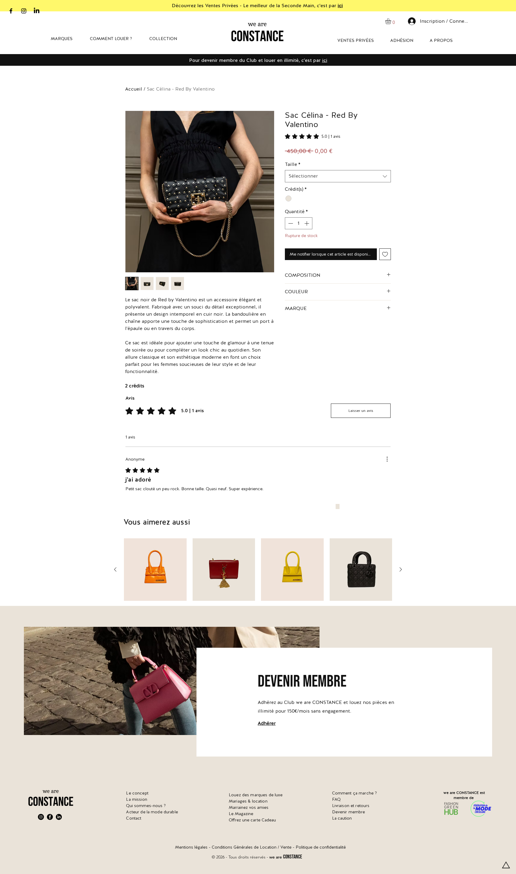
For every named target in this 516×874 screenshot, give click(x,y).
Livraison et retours (351, 805)
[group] (258, 569)
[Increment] (307, 223)
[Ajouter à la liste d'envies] (385, 254)
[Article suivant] (400, 569)
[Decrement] (290, 223)
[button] (391, 21)
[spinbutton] (298, 223)
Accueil (133, 89)
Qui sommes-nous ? (146, 805)
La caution (342, 818)
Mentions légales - (193, 847)
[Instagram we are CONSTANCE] (23, 10)
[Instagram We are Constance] (41, 817)
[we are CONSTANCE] (36, 10)
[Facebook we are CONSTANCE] (10, 10)
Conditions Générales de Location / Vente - (254, 847)
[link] (312, 136)
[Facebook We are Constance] (50, 817)
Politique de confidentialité (321, 847)
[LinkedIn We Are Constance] (59, 817)
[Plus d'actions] (387, 459)
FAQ (336, 799)
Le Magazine (241, 813)
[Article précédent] (115, 569)
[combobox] (338, 176)
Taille (292, 164)
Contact (133, 818)
